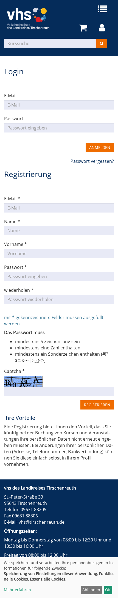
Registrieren (97, 404)
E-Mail (10, 96)
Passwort (13, 119)
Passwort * (15, 267)
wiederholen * (18, 290)
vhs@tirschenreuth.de (41, 522)
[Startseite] (31, 18)
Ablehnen (91, 589)
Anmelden (99, 147)
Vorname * (15, 244)
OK (108, 589)
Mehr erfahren (17, 589)
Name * (12, 222)
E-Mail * (12, 199)
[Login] (103, 28)
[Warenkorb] (84, 28)
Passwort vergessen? (92, 161)
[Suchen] (101, 43)
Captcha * (14, 371)
